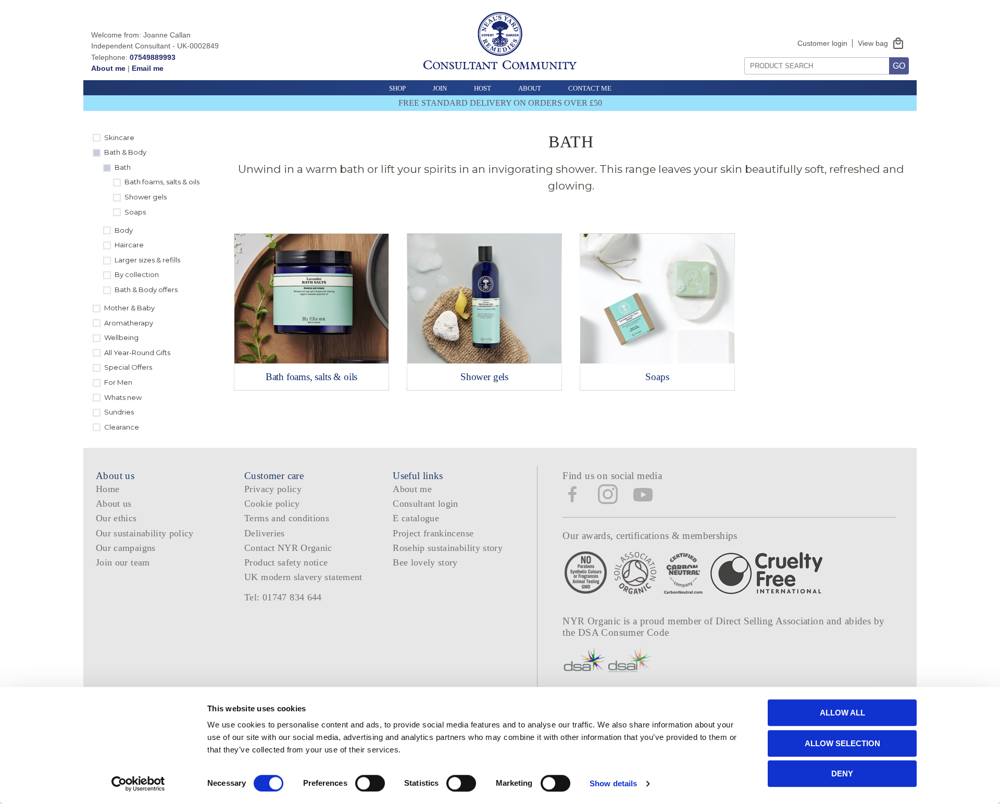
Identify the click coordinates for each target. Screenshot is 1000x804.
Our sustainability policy (145, 533)
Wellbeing (121, 337)
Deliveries (264, 533)
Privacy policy (273, 489)
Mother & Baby (129, 308)
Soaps (135, 212)
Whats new (123, 397)
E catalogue (416, 518)
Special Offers (128, 367)
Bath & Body (125, 152)
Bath (123, 167)
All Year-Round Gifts (137, 352)
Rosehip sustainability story (448, 548)
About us (114, 503)
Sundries (119, 412)
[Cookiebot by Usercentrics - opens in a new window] (138, 784)
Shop (397, 88)
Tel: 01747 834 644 (283, 597)
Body (124, 230)
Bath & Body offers (146, 289)
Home (107, 489)
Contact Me (589, 88)
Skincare (119, 137)
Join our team (123, 562)
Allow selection (842, 743)
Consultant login (425, 503)
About (529, 88)
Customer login (822, 43)
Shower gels (145, 197)
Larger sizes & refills (147, 260)
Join (440, 88)
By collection (137, 274)
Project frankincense (433, 533)
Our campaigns (126, 548)
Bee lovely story (425, 562)
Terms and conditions (286, 518)
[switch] (370, 783)
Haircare (129, 245)
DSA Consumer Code (623, 632)
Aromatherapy (128, 323)
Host (482, 88)
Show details (613, 783)
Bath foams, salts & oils (161, 182)
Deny (842, 773)
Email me (148, 68)
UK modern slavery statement (303, 577)
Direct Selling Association (771, 620)
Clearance (121, 427)
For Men (118, 382)
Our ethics (116, 518)
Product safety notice (286, 562)
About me (108, 68)
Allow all (842, 712)
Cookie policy (272, 503)
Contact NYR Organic (288, 548)
